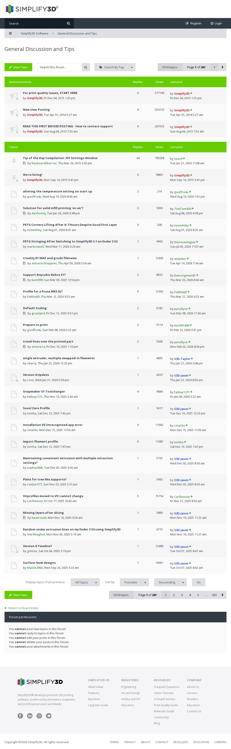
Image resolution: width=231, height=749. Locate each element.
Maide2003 (35, 568)
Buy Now (93, 699)
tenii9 (178, 159)
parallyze (181, 309)
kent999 (37, 280)
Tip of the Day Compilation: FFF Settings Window (60, 158)
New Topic (21, 67)
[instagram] (39, 717)
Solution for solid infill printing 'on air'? (53, 208)
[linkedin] (29, 717)
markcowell (35, 246)
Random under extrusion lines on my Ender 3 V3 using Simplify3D (72, 529)
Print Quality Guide (166, 705)
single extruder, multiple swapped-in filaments (59, 358)
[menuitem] (216, 23)
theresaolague (184, 242)
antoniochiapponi (44, 263)
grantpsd (38, 313)
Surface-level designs (39, 563)
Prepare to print (35, 325)
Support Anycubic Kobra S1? (44, 275)
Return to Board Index (24, 608)
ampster (180, 259)
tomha (31, 413)
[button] (222, 67)
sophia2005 (35, 468)
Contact (161, 742)
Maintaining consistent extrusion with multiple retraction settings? (68, 460)
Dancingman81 (185, 275)
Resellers (193, 699)
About (145, 742)
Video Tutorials (163, 693)
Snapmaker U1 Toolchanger (44, 391)
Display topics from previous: (57, 582)
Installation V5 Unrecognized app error (53, 425)
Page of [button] (196, 67)
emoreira (38, 347)
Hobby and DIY (131, 699)
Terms (114, 742)
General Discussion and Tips (39, 49)
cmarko (32, 430)
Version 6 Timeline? (37, 546)
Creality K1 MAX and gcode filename (50, 258)
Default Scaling (35, 308)
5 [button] (198, 595)
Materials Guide (164, 711)
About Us (193, 687)
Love (30, 380)
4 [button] (190, 595)
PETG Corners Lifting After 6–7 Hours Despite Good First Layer (70, 225)
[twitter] (48, 717)
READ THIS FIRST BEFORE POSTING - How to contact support (68, 126)
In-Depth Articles (164, 699)
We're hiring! (32, 175)
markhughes (36, 534)
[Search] (68, 23)
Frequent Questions (166, 687)
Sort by (121, 582)
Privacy (130, 742)
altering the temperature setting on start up (57, 191)
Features (93, 693)
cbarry (32, 363)
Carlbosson (35, 501)
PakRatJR (33, 297)
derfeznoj (39, 213)
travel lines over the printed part (48, 341)
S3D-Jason (181, 375)
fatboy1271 (35, 397)
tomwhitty (34, 230)
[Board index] (31, 9)
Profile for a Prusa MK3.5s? (43, 291)
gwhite (32, 551)
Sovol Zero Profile (36, 408)
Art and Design (130, 693)
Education (127, 705)
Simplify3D (34, 98)
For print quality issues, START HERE (50, 93)
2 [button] (174, 595)
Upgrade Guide (98, 705)
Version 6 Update (36, 375)
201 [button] (214, 595)
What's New (95, 687)
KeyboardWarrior (44, 163)
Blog (157, 723)
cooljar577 (34, 484)
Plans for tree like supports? (45, 479)
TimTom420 (182, 209)
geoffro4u (34, 196)
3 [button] (182, 595)
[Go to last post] (191, 93)
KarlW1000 (181, 325)
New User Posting (36, 109)
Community (161, 717)
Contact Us (194, 711)
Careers (192, 693)
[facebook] (20, 717)
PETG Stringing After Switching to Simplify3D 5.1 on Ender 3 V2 (70, 241)
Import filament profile (40, 441)
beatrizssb (39, 518)
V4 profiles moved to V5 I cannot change (53, 496)
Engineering (128, 687)
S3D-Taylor (182, 359)
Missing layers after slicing (43, 513)
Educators (193, 705)
